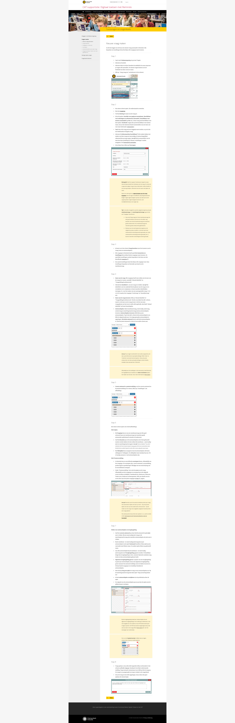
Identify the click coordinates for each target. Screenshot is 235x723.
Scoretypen (85, 47)
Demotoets (113, 11)
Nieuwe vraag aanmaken (88, 41)
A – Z (105, 11)
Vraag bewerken (86, 43)
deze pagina (147, 374)
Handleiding (88, 11)
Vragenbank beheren (86, 58)
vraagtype (124, 259)
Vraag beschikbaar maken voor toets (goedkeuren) (90, 51)
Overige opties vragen (87, 55)
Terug (111, 36)
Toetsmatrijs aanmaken (129, 142)
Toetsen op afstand (97, 11)
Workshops (129, 11)
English (126, 2)
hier (135, 465)
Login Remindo (121, 11)
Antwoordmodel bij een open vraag (90, 49)
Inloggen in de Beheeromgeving (89, 36)
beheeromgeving (126, 60)
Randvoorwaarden (142, 11)
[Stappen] (83, 11)
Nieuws (134, 11)
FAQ (109, 11)
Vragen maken (85, 39)
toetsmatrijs (130, 127)
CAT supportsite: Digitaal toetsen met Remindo (107, 7)
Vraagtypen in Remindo (87, 45)
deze (137, 478)
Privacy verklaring (147, 718)
